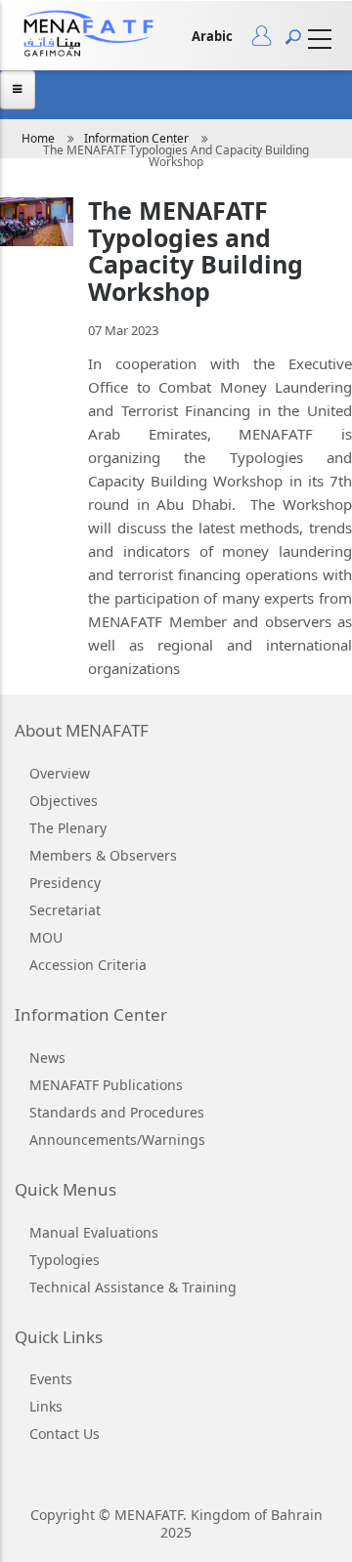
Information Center (136, 138)
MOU (46, 937)
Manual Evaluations (93, 1232)
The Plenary (68, 828)
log (268, 40)
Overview (59, 773)
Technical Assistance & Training (133, 1287)
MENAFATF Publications (106, 1085)
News (47, 1057)
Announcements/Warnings (117, 1139)
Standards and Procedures (116, 1112)
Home (38, 138)
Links (46, 1406)
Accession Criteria (88, 964)
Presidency (65, 882)
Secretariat (65, 910)
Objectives (63, 800)
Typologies (64, 1259)
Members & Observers (103, 855)
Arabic (212, 36)
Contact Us (64, 1433)
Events (50, 1379)
